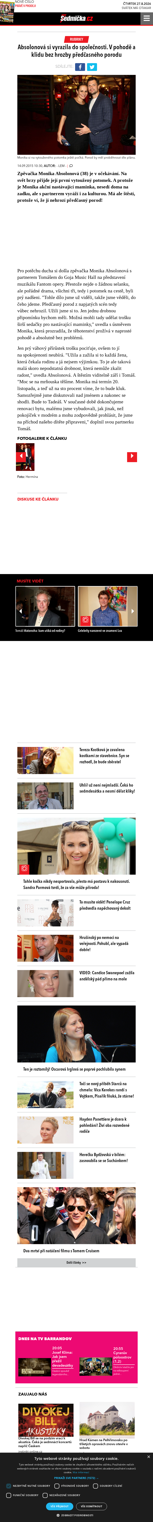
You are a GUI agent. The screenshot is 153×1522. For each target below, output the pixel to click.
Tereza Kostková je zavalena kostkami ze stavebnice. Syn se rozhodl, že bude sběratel (104, 756)
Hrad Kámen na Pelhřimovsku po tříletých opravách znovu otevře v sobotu (103, 1444)
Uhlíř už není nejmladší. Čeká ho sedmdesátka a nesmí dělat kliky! (107, 788)
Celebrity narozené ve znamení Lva (100, 631)
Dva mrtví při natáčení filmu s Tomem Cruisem (61, 1251)
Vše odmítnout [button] (91, 1506)
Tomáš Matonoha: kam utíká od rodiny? (40, 631)
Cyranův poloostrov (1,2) (122, 1355)
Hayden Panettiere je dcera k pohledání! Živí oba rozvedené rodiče (104, 1125)
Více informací (81, 1472)
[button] (76, 1478)
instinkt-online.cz (30, 1451)
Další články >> (76, 1262)
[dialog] (76, 1487)
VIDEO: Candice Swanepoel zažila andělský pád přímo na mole (106, 976)
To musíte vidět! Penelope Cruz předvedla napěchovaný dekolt (104, 905)
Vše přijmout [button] (60, 1506)
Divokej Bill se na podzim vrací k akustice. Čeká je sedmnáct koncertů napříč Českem (45, 1442)
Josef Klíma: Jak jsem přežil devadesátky (62, 1357)
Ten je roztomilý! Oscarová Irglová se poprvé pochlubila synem (74, 1069)
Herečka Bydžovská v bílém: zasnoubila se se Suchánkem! (103, 1158)
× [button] (148, 1456)
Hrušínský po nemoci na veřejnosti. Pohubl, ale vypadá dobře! (103, 944)
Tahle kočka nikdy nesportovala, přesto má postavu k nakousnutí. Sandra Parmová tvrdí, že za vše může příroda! (76, 884)
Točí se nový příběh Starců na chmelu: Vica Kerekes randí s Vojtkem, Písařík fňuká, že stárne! (106, 1090)
